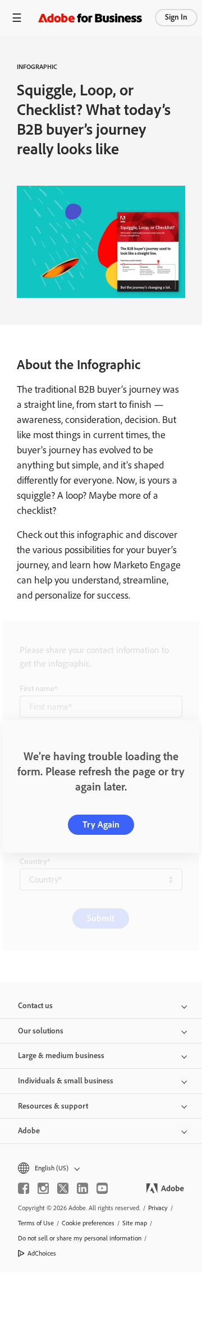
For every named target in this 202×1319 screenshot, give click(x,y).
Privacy (158, 1208)
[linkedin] (82, 1188)
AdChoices (41, 1253)
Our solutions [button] (40, 1031)
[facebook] (23, 1188)
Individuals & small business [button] (65, 1081)
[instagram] (43, 1188)
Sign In (176, 17)
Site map (134, 1223)
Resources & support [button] (53, 1106)
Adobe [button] (29, 1131)
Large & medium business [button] (61, 1055)
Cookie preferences (88, 1223)
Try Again (101, 824)
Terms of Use (36, 1223)
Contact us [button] (35, 1005)
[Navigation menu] (17, 17)
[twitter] (62, 1188)
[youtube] (102, 1188)
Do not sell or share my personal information (79, 1238)
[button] (101, 1168)
